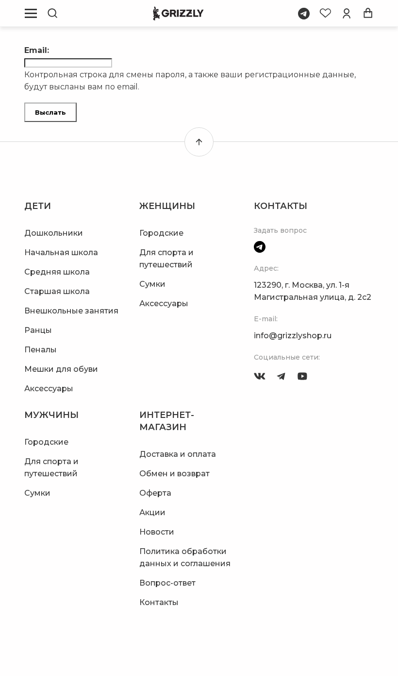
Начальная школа (61, 252)
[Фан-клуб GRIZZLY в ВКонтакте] (259, 376)
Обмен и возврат (174, 473)
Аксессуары (48, 388)
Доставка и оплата (177, 454)
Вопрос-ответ (167, 583)
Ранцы (38, 330)
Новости (156, 532)
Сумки (152, 284)
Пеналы (40, 349)
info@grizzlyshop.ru (293, 335)
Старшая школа (57, 291)
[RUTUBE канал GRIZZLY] (302, 376)
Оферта (155, 493)
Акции (152, 512)
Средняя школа (57, 272)
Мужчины (51, 415)
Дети (37, 206)
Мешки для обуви (61, 369)
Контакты (159, 602)
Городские (161, 233)
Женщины (167, 206)
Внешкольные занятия (71, 310)
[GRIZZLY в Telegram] (281, 376)
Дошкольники (53, 233)
